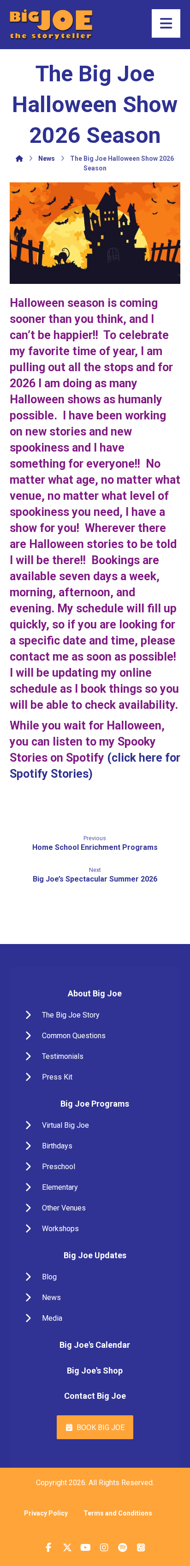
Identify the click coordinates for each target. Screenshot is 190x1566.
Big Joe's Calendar (94, 1345)
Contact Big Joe (95, 1396)
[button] (95, 1015)
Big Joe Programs (94, 1103)
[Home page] (19, 158)
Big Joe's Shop (95, 1370)
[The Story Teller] (51, 24)
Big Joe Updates (95, 1255)
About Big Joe (95, 993)
